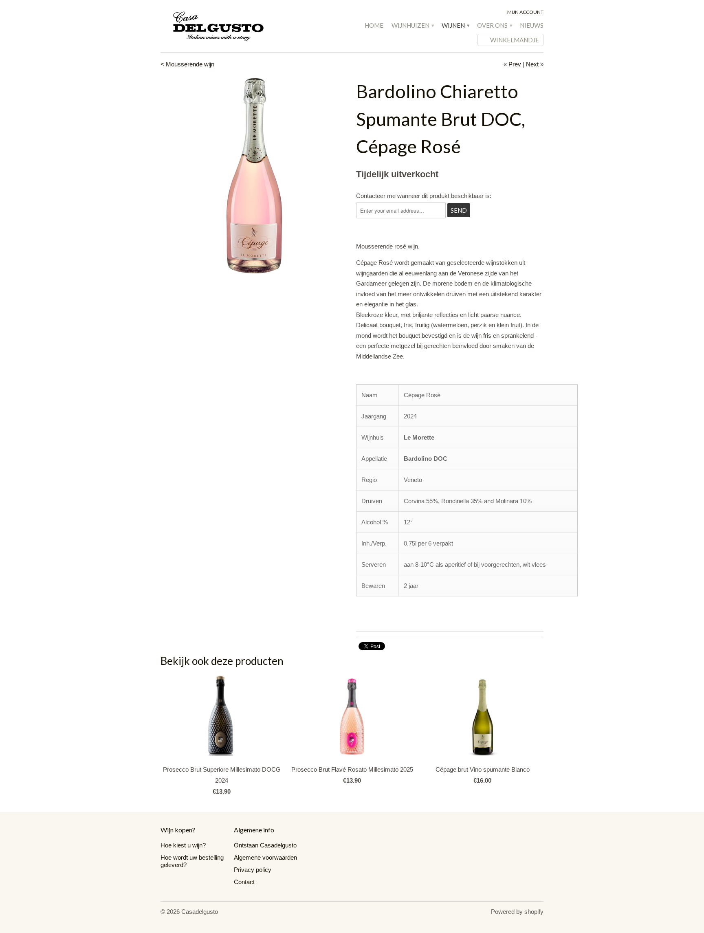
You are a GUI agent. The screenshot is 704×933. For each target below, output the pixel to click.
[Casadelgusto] (222, 26)
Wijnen (455, 25)
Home (374, 25)
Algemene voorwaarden (265, 857)
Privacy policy (252, 869)
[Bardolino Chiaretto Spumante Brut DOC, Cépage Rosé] (254, 175)
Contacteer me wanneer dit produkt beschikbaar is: (423, 195)
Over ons (494, 25)
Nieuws (531, 25)
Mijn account (525, 12)
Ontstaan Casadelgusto (265, 845)
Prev (514, 64)
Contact (244, 881)
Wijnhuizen (412, 25)
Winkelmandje (514, 40)
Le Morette (419, 437)
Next (532, 64)
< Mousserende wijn (187, 64)
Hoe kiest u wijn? (183, 845)
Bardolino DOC (425, 458)
